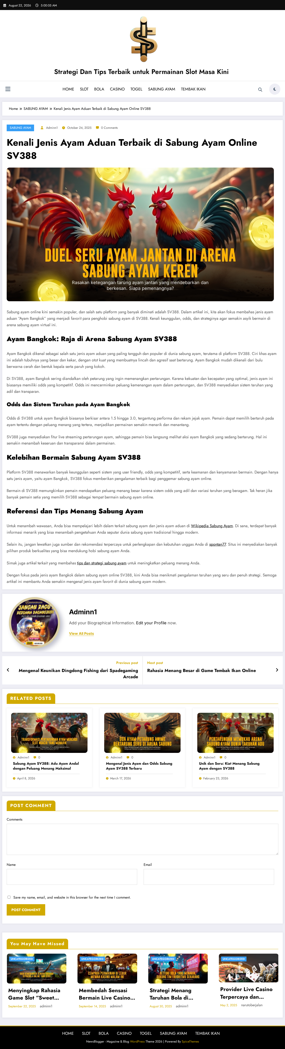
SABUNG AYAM (161, 89)
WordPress (137, 1041)
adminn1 (52, 127)
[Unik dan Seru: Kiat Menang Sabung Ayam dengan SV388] (235, 732)
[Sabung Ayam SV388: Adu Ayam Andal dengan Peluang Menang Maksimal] (49, 732)
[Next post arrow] (277, 670)
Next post (155, 663)
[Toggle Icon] (7, 89)
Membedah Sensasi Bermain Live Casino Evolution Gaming (104, 994)
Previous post (127, 663)
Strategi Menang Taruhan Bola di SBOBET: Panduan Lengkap (172, 994)
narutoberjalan (252, 1005)
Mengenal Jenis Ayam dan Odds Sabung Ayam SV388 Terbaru (139, 766)
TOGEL (136, 89)
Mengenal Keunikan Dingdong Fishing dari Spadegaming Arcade (78, 674)
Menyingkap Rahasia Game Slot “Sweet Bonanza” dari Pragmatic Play (34, 994)
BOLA (99, 89)
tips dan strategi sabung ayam (101, 563)
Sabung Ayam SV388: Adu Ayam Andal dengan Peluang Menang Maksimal (46, 766)
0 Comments (109, 127)
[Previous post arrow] (8, 670)
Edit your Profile (151, 623)
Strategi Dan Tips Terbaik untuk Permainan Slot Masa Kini (141, 71)
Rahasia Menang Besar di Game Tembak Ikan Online (201, 671)
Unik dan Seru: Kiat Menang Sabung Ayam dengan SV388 (229, 766)
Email (148, 864)
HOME (68, 89)
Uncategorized (22, 959)
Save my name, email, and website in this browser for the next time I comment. (72, 897)
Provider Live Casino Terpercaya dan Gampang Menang (246, 992)
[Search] (260, 89)
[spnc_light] (274, 89)
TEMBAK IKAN (193, 89)
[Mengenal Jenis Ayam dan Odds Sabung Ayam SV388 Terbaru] (142, 732)
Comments (14, 819)
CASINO (117, 89)
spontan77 (217, 544)
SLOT (84, 89)
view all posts (81, 633)
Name (11, 864)
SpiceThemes (190, 1041)
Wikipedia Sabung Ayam (212, 526)
